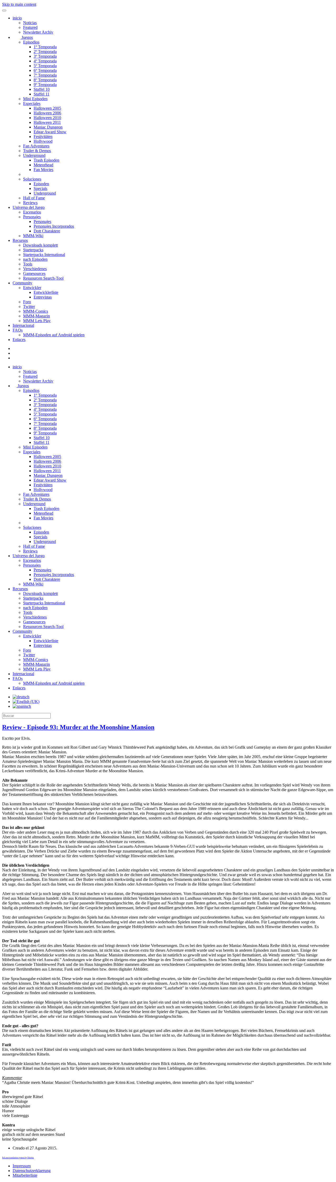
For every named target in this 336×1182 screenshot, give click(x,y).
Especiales (31, 103)
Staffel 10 (42, 89)
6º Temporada (45, 70)
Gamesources (34, 273)
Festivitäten (43, 136)
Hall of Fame (34, 198)
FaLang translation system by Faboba (18, 1158)
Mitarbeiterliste (25, 1175)
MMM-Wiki (33, 235)
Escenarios (32, 212)
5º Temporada (45, 65)
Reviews (30, 202)
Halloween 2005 (47, 108)
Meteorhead (43, 165)
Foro (27, 302)
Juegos (26, 37)
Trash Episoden (46, 160)
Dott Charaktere (47, 231)
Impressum (22, 1166)
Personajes (32, 217)
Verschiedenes (35, 269)
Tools (27, 264)
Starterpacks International (44, 254)
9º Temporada (45, 84)
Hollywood (43, 141)
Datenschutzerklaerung (32, 1170)
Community (22, 283)
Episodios (31, 42)
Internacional (23, 325)
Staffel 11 (41, 94)
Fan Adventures (36, 146)
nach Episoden (35, 259)
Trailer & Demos (37, 150)
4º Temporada (45, 61)
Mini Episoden (35, 99)
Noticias (30, 22)
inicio (17, 18)
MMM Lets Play (37, 320)
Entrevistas (43, 297)
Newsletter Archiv (38, 32)
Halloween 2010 (47, 117)
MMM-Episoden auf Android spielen (54, 335)
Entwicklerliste (46, 292)
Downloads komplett (40, 245)
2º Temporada (45, 51)
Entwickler (32, 287)
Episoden (41, 184)
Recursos (20, 240)
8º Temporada (45, 80)
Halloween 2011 (47, 122)
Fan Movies (43, 169)
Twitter (29, 306)
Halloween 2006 (47, 113)
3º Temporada (45, 56)
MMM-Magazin (36, 316)
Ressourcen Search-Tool (43, 278)
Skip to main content (19, 4)
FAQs (18, 330)
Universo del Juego (29, 207)
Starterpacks (33, 250)
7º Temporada (45, 75)
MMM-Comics (35, 311)
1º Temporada (45, 47)
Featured (30, 27)
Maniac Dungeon (48, 127)
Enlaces (19, 339)
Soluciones (32, 179)
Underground (34, 155)
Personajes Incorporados (54, 226)
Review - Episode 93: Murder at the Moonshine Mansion (78, 727)
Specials (40, 188)
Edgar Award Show (50, 132)
